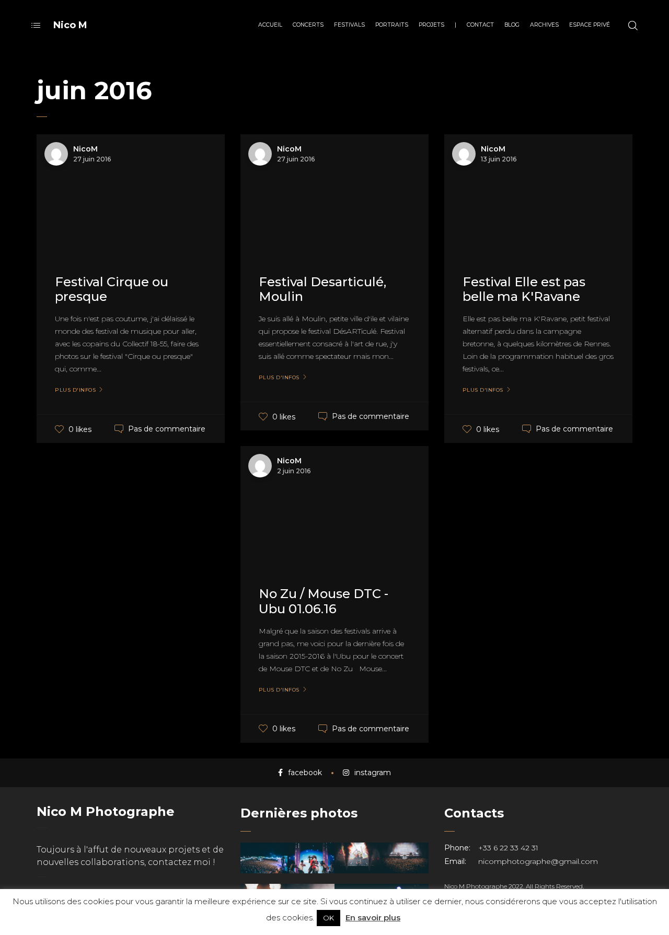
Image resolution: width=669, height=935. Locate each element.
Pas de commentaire (166, 429)
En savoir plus (372, 917)
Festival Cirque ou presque (111, 289)
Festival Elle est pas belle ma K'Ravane (524, 289)
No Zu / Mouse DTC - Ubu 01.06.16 (323, 601)
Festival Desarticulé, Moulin (322, 289)
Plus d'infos (75, 390)
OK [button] (328, 918)
